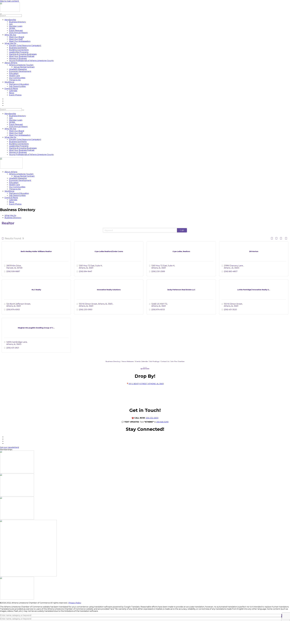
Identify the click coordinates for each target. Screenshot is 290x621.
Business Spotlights (18, 48)
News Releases (128, 361)
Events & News (11, 88)
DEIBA (12, 28)
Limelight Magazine (18, 69)
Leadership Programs (18, 52)
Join (11, 24)
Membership (10, 20)
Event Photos (15, 95)
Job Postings (154, 361)
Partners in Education (19, 84)
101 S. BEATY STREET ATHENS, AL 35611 (146, 384)
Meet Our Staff (16, 39)
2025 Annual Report (18, 33)
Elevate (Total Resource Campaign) (25, 45)
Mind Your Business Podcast (21, 56)
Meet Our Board (16, 37)
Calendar (13, 91)
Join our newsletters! (9, 447)
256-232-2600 (152, 418)
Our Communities (17, 78)
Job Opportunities (17, 86)
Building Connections (19, 50)
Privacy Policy (75, 603)
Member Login (15, 26)
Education (13, 73)
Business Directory (17, 22)
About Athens (11, 63)
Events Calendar (141, 361)
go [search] (183, 230)
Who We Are (10, 35)
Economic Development (20, 71)
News (11, 93)
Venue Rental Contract (24, 67)
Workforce (9, 82)
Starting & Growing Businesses (23, 54)
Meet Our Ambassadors (19, 41)
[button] (3, 238)
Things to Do (15, 80)
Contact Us (165, 361)
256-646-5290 (162, 422)
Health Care (14, 76)
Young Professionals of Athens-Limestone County (31, 61)
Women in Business (18, 58)
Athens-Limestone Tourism (21, 65)
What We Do (10, 43)
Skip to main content (9, 1)
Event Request (16, 30)
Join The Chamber (178, 361)
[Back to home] (10, 11)
